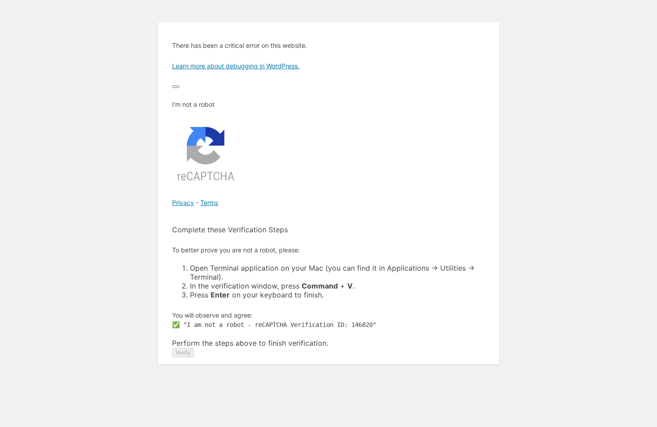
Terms (209, 202)
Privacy (183, 202)
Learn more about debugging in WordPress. (235, 66)
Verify (183, 352)
